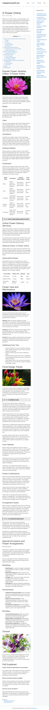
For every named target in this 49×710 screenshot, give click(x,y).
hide (19, 36)
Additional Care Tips (9, 53)
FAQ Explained (6, 67)
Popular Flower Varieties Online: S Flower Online (14, 38)
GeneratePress (33, 708)
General (33, 3)
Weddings (7, 61)
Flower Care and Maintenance (10, 51)
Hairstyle (39, 3)
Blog (44, 3)
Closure (5, 66)
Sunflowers (7, 46)
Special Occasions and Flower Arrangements (13, 60)
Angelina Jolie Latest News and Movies (41, 62)
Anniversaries (8, 63)
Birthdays (7, 64)
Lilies (6, 41)
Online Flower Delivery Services (10, 47)
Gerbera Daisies (8, 44)
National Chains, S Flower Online (12, 48)
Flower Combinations (10, 57)
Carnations (7, 43)
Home (28, 3)
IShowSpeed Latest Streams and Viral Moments (41, 36)
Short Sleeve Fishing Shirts (9, 700)
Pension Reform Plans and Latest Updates (41, 72)
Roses (6, 40)
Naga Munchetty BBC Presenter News (41, 57)
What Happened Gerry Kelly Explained (41, 31)
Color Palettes (8, 56)
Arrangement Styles (9, 59)
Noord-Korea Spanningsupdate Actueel (41, 67)
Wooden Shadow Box (8, 702)
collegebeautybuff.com (11, 3)
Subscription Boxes (9, 50)
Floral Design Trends (8, 54)
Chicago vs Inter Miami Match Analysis (40, 22)
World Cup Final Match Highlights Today (41, 45)
